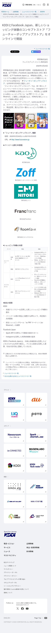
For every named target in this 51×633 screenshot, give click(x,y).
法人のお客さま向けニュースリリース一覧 (17, 376)
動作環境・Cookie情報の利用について (16, 589)
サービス (7, 547)
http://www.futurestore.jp (20, 139)
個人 (35, 5)
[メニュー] (48, 4)
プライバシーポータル (10, 572)
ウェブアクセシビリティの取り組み (14, 579)
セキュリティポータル (10, 583)
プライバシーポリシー (10, 576)
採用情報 (29, 551)
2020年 (42, 12)
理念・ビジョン (9, 543)
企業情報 (16, 12)
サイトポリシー (8, 569)
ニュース (7, 551)
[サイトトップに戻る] (7, 4)
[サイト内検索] (44, 4)
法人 (38, 5)
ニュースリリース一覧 (29, 12)
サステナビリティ (10, 555)
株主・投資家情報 (32, 547)
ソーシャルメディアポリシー (12, 586)
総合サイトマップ (9, 562)
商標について (8, 593)
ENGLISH (7, 618)
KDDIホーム (5, 12)
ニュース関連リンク (10, 566)
